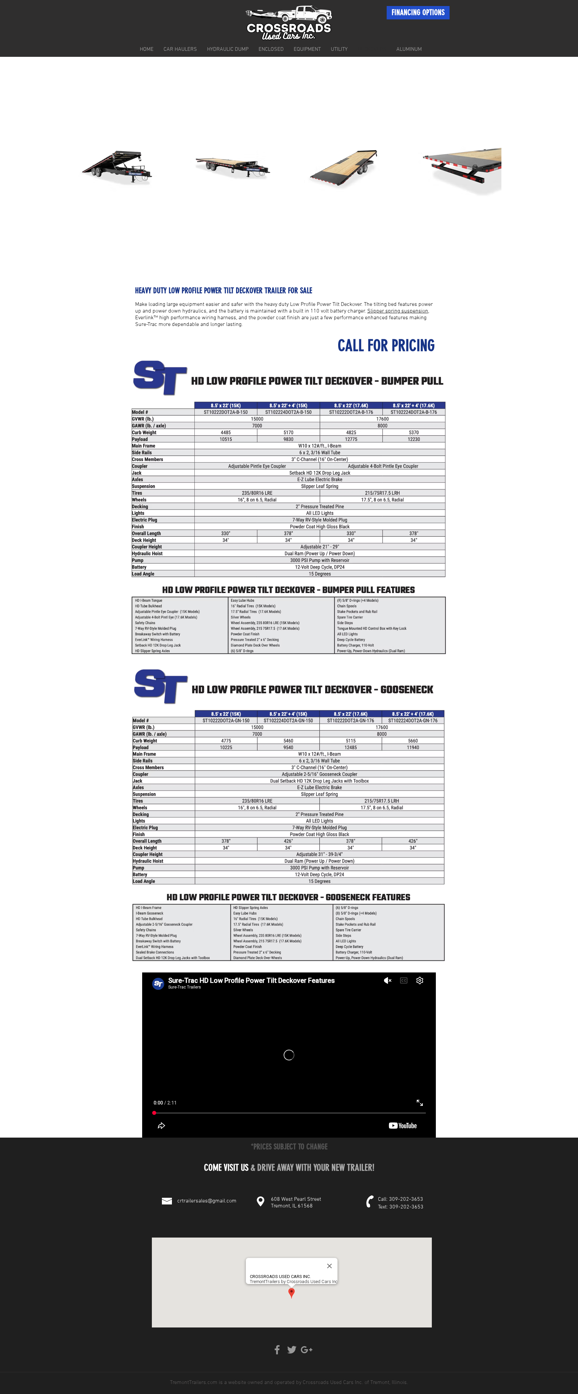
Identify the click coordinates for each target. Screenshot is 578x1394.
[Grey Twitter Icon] (292, 1350)
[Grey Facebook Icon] (277, 1350)
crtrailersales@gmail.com (206, 1201)
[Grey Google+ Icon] (306, 1350)
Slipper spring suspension (397, 311)
